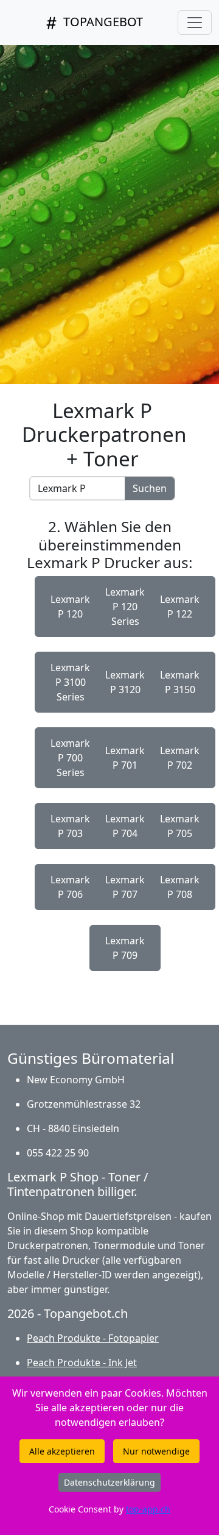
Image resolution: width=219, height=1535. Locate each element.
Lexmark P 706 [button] (70, 887)
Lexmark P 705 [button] (180, 826)
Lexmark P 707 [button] (125, 887)
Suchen (150, 488)
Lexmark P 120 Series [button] (125, 606)
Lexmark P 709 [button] (125, 948)
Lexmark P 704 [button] (125, 826)
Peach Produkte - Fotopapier (93, 1338)
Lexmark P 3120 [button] (125, 682)
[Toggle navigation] (195, 22)
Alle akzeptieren (62, 1451)
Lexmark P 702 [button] (180, 758)
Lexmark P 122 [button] (180, 607)
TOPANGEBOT (101, 21)
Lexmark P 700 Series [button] (70, 757)
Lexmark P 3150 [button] (180, 682)
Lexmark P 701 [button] (125, 758)
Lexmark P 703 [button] (70, 826)
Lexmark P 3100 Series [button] (70, 682)
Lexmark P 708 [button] (180, 887)
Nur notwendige (156, 1451)
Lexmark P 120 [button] (70, 607)
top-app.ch (148, 1509)
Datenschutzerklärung (109, 1482)
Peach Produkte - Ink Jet (82, 1362)
